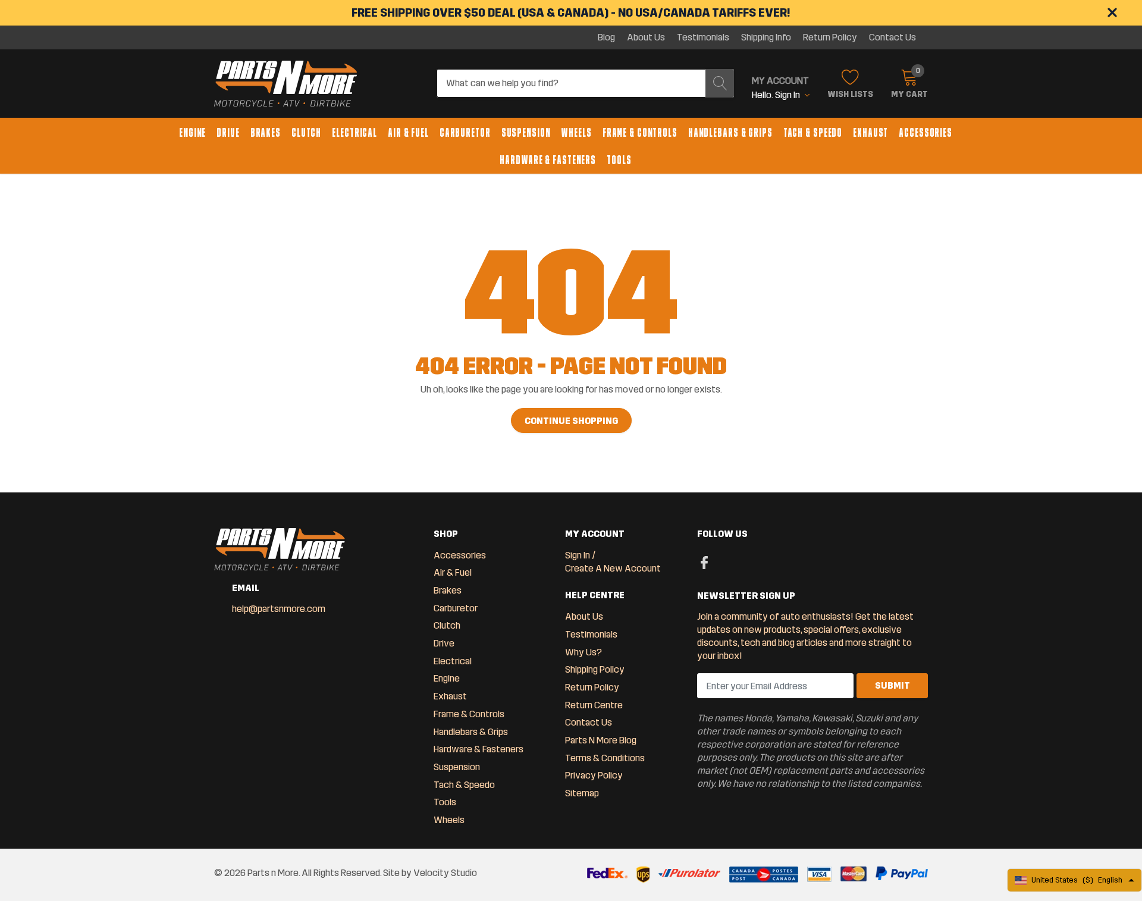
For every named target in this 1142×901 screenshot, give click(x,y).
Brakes (265, 132)
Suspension (526, 132)
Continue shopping (571, 420)
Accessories (925, 132)
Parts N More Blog (600, 740)
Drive (228, 132)
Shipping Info (766, 37)
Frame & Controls (640, 132)
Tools (619, 160)
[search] (719, 83)
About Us (646, 37)
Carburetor (465, 132)
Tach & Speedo (812, 132)
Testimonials (703, 37)
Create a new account (613, 568)
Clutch (306, 132)
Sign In (577, 555)
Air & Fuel (408, 132)
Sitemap (582, 793)
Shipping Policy (595, 669)
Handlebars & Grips (730, 132)
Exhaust (870, 132)
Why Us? (583, 652)
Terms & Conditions (605, 758)
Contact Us (892, 37)
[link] (704, 562)
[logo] (285, 84)
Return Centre (594, 705)
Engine (192, 132)
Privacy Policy (594, 775)
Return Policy (830, 37)
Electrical (354, 132)
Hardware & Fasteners (548, 160)
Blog (606, 37)
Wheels (576, 132)
